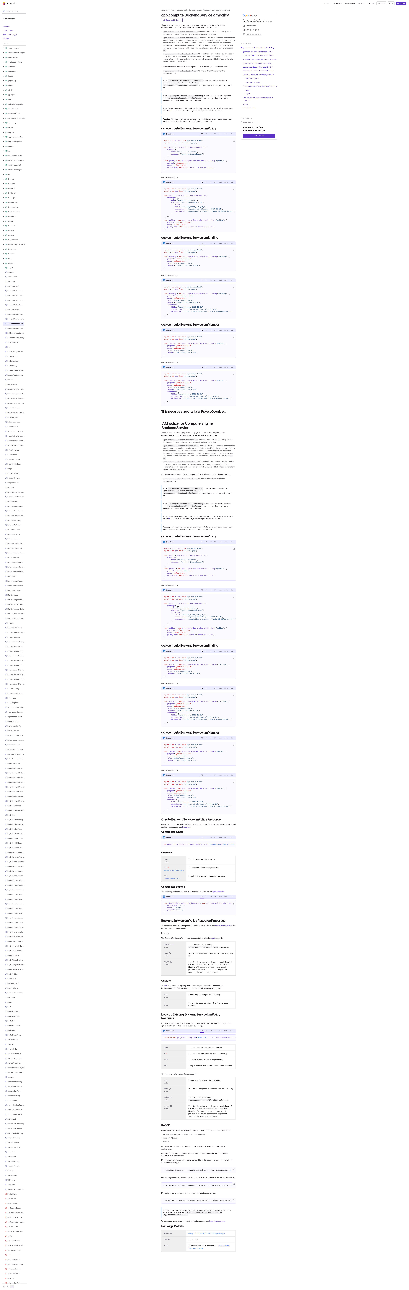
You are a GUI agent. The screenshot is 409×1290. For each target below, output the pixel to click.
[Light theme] (4, 1286)
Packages (172, 10)
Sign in (391, 3)
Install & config (8, 30)
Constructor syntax (252, 78)
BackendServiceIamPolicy (221, 10)
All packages (10, 18)
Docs (328, 3)
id (164, 1003)
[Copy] (234, 141)
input (213, 938)
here (169, 111)
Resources (186, 827)
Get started (401, 3)
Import (245, 104)
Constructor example (252, 82)
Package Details (249, 108)
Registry (339, 3)
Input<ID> (202, 1037)
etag (165, 994)
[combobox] (14, 11)
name (166, 953)
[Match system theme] (12, 1286)
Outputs (248, 94)
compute (207, 10)
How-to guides (9, 35)
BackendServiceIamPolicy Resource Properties (260, 86)
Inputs (247, 90)
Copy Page (246, 118)
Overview (6, 26)
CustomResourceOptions (172, 878)
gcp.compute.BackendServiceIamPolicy (258, 48)
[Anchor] (231, 15)
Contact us (382, 3)
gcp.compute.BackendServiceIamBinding (257, 52)
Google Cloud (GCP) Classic (186, 10)
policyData (168, 944)
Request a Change (249, 122)
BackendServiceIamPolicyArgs (222, 844)
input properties (218, 892)
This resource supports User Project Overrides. (260, 59)
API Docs (6, 39)
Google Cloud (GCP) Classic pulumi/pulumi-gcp (206, 1233)
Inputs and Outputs (223, 926)
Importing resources (217, 1221)
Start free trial (259, 136)
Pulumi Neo (351, 3)
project (166, 962)
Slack (363, 3)
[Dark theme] (8, 1286)
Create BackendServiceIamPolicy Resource (258, 75)
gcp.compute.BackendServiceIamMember (258, 55)
